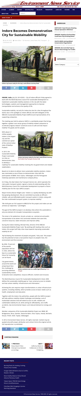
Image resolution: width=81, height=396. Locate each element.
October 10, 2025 (60, 51)
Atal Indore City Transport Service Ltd (28, 159)
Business (27, 40)
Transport (49, 10)
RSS (74, 10)
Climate (11, 10)
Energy (19, 10)
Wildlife (39, 10)
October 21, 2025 (60, 45)
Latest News (34, 40)
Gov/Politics (29, 10)
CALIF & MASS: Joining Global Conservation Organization (64, 42)
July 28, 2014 (8, 40)
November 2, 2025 (60, 32)
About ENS (5, 13)
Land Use (59, 10)
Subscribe (14, 13)
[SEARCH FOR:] (27, 13)
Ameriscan (61, 23)
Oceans (67, 10)
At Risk (3, 10)
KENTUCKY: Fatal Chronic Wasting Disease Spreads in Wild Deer (65, 28)
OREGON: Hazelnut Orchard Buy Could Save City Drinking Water (65, 35)
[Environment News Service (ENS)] (40, 7)
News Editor (17, 40)
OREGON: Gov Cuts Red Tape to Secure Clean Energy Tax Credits (65, 48)
